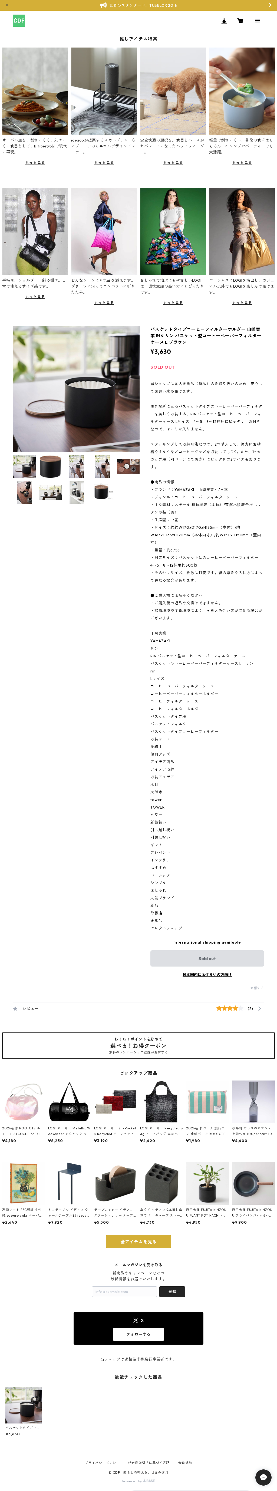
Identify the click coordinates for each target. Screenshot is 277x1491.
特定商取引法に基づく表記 (149, 1463)
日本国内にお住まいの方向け (207, 974)
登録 (172, 1291)
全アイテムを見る (138, 1241)
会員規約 (185, 1463)
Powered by (132, 1481)
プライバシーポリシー (102, 1463)
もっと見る (35, 162)
